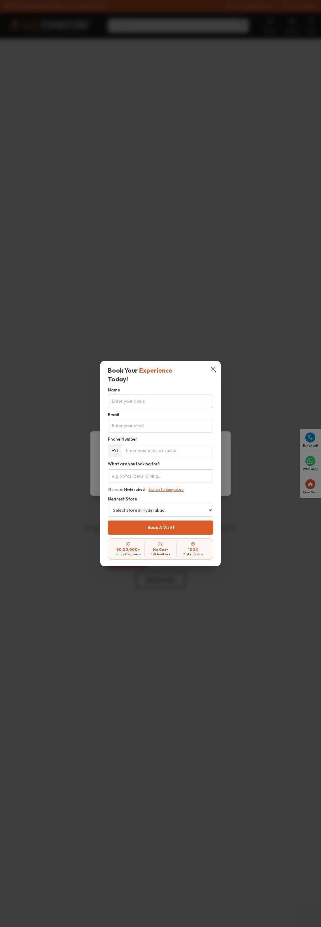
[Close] (213, 370)
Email (113, 414)
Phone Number (122, 439)
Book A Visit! (160, 527)
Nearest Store (122, 498)
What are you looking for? (134, 463)
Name (114, 389)
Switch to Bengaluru (166, 489)
